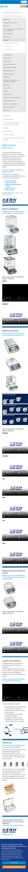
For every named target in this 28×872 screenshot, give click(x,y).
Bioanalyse (6, 116)
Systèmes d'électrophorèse (11, 104)
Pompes (6, 91)
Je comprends (14, 862)
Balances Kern (8, 46)
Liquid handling (7, 131)
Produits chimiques (8, 135)
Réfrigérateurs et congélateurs (12, 97)
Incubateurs (7, 77)
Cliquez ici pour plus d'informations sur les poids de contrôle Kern (13, 746)
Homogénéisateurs (9, 70)
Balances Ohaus (8, 49)
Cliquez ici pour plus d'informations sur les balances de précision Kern (13, 334)
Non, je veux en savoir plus (14, 867)
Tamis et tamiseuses (9, 107)
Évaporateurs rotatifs (9, 64)
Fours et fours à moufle (10, 67)
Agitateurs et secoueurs (10, 22)
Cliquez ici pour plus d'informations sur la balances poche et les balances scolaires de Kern (14, 577)
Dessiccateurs (7, 58)
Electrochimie (7, 61)
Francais (24, 1)
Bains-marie (7, 37)
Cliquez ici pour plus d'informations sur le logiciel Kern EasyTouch (13, 680)
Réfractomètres (8, 94)
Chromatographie (8, 119)
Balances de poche (10, 184)
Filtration (6, 128)
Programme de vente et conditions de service (13, 139)
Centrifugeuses (8, 55)
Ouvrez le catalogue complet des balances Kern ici (12, 171)
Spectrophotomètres (9, 100)
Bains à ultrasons (8, 33)
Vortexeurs (6, 110)
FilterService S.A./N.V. (4, 7)
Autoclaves (7, 26)
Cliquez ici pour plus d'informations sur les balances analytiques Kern (13, 212)
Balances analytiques (10, 181)
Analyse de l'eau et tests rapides (12, 16)
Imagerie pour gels (9, 74)
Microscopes (7, 85)
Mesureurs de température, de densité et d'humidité (12, 80)
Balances (6, 40)
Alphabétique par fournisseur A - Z (13, 12)
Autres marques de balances (11, 43)
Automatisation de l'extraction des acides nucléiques (13, 29)
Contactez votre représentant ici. (12, 825)
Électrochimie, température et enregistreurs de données (11, 123)
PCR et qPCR (7, 88)
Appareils (7, 19)
